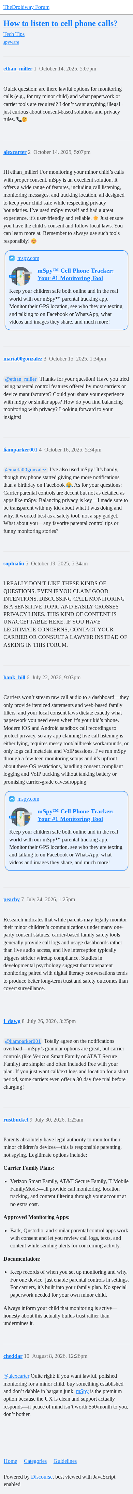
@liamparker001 (23, 1041)
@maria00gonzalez (25, 469)
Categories (35, 1461)
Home (10, 1461)
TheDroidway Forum (26, 7)
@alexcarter (16, 1376)
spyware (11, 42)
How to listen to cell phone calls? (60, 23)
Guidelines (65, 1461)
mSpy (82, 1391)
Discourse (42, 1477)
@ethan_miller (20, 379)
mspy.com (28, 258)
